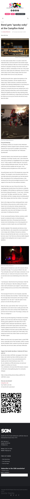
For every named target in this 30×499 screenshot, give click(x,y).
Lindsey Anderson (6, 31)
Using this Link (4, 383)
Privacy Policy (11, 493)
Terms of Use (4, 493)
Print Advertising (6, 461)
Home (2, 22)
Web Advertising (6, 459)
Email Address (5, 472)
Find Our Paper (5, 463)
